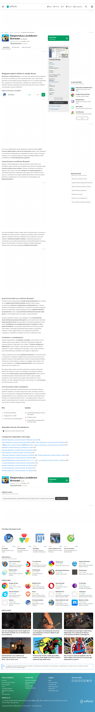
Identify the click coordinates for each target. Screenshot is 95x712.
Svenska (65, 700)
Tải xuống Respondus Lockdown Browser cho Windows (17, 468)
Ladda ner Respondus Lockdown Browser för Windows (49, 445)
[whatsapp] (61, 99)
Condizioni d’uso (52, 684)
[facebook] (55, 99)
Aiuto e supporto (6, 684)
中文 (17, 702)
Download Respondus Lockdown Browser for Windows (17, 458)
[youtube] (88, 681)
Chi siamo (4, 680)
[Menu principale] (3, 7)
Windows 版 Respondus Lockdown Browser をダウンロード (18, 460)
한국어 (41, 700)
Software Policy (29, 686)
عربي (3, 700)
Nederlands (46, 700)
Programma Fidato (16, 43)
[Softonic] (12, 7)
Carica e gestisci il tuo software (30, 683)
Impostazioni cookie (53, 690)
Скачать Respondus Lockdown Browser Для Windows (17, 442)
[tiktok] (79, 681)
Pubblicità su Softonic (30, 688)
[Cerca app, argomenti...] (86, 7)
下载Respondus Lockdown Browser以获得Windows (16, 445)
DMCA (49, 680)
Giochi (57, 6)
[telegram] (91, 681)
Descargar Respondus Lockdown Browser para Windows (18, 450)
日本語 (37, 700)
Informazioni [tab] (6, 47)
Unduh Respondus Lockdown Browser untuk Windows (17, 452)
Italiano (33, 700)
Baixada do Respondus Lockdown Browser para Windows (18, 465)
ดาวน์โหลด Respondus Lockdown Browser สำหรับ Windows (18, 463)
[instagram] (76, 681)
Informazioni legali (52, 682)
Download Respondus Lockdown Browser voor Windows (18, 470)
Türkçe (8, 702)
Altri (82, 118)
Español (15, 700)
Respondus (52, 64)
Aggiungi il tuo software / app (8, 691)
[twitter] (58, 99)
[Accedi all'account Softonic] (92, 7)
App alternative (55, 109)
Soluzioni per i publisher (31, 680)
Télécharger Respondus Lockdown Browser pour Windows (18, 455)
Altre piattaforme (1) (54, 81)
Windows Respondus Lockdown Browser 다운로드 (52, 455)
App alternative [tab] (15, 47)
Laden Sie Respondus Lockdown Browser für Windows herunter (19, 440)
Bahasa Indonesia (26, 700)
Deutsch (7, 700)
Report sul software (56, 106)
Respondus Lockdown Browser (23, 37)
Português (55, 700)
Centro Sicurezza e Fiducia (8, 682)
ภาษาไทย (4, 702)
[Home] (2, 32)
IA (63, 6)
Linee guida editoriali (7, 688)
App (50, 6)
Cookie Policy (51, 688)
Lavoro (3, 686)
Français (20, 700)
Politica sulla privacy (53, 686)
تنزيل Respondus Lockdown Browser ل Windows (51, 460)
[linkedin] (85, 681)
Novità (70, 6)
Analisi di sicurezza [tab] (26, 47)
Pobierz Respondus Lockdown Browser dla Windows (50, 442)
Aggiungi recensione (58, 102)
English (11, 700)
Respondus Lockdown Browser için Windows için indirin (17, 447)
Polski (51, 700)
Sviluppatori (78, 6)
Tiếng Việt (13, 702)
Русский (61, 700)
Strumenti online (6, 694)
